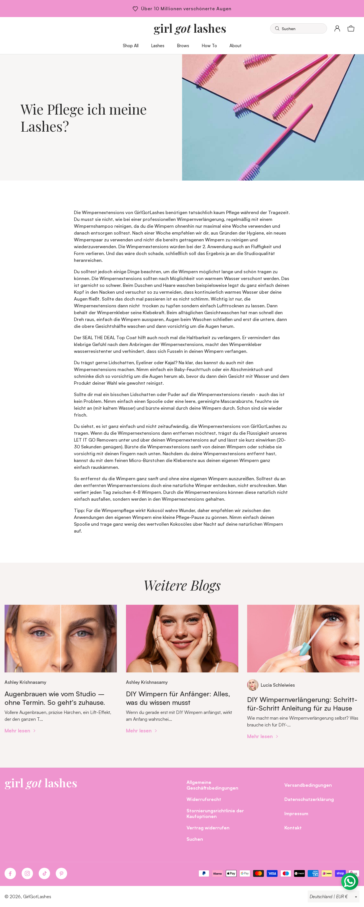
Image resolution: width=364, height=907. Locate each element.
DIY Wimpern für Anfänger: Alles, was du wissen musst (178, 698)
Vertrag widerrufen (208, 828)
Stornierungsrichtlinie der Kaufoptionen (215, 813)
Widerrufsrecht (204, 799)
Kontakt (293, 828)
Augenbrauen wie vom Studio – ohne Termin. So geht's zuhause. (55, 698)
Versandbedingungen (308, 785)
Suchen (195, 839)
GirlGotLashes (37, 896)
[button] (298, 28)
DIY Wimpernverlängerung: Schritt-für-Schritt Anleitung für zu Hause (302, 703)
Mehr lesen (18, 730)
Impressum (296, 813)
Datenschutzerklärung (309, 799)
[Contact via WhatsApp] (349, 881)
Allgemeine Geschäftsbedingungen (212, 785)
